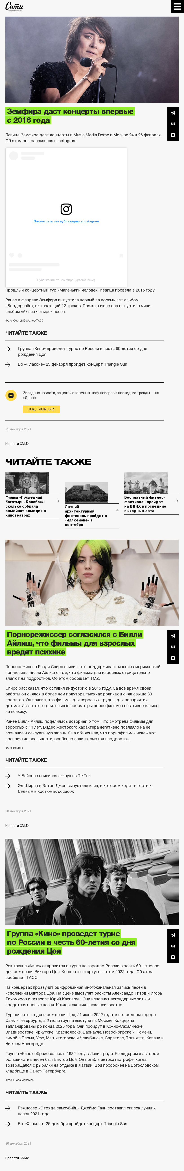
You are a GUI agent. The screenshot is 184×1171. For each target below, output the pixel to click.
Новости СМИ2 (17, 444)
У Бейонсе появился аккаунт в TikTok (54, 776)
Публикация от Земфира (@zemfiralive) (66, 280)
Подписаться (41, 409)
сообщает (79, 678)
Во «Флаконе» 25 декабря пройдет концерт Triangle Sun (72, 364)
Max (173, 135)
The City (14, 6)
